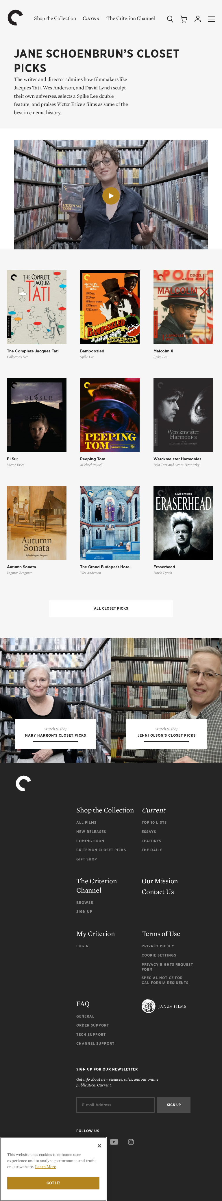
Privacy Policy (158, 946)
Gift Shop (86, 859)
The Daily (152, 850)
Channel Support (95, 1043)
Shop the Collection (55, 18)
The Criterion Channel (130, 18)
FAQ (82, 1003)
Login (82, 946)
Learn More (45, 1166)
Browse (84, 902)
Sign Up (84, 911)
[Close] (99, 1145)
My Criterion (95, 933)
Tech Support (91, 1034)
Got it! (53, 1183)
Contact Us (158, 891)
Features (151, 841)
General (85, 1016)
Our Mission (160, 880)
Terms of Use (161, 933)
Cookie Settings (159, 955)
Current (91, 18)
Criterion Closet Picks (101, 850)
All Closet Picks (111, 608)
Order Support (92, 1025)
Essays (149, 832)
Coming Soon (90, 841)
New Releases (91, 832)
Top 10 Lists (154, 822)
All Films (86, 822)
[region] (53, 1169)
